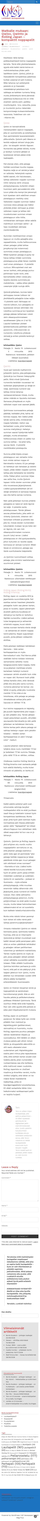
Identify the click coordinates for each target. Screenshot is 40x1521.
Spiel (29, 1470)
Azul (11, 1436)
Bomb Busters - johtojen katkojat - (19, 1377)
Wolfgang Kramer (30, 1475)
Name (4, 1206)
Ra (11, 1470)
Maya (14, 1450)
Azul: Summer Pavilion (21, 1436)
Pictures (12, 1467)
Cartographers (19, 1439)
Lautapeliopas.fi (10, 1416)
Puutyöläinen (9, 1421)
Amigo (4, 1436)
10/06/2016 (14, 44)
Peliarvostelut (14, 46)
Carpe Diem (8, 1439)
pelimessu (27, 1459)
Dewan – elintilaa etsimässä (17, 1340)
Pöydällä (7, 1424)
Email (4, 1216)
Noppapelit (5, 49)
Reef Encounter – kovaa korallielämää (21, 1355)
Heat (35, 1442)
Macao (8, 1450)
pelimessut (7, 1461)
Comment (6, 1178)
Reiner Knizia (19, 1470)
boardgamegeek (25, 361)
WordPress (15, 1515)
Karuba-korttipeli (16, 1444)
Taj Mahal (31, 1472)
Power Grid (26, 1467)
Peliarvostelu (15, 49)
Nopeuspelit (14, 1453)
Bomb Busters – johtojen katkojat (19, 1335)
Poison (19, 1467)
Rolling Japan (6, 51)
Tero (6, 44)
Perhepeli (11, 1463)
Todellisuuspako (10, 1426)
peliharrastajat (11, 1458)
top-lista (9, 1475)
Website (5, 1226)
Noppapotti (8, 1419)
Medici (20, 1450)
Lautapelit (5, 46)
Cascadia (29, 1439)
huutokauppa (6, 1444)
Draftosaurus (7, 1442)
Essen (16, 1442)
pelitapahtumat (20, 1461)
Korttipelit (29, 1444)
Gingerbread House (26, 1442)
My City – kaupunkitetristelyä (17, 1394)
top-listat (19, 1475)
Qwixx (31, 49)
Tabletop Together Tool (18, 1472)
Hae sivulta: (6, 1312)
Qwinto (24, 49)
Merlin (26, 1450)
